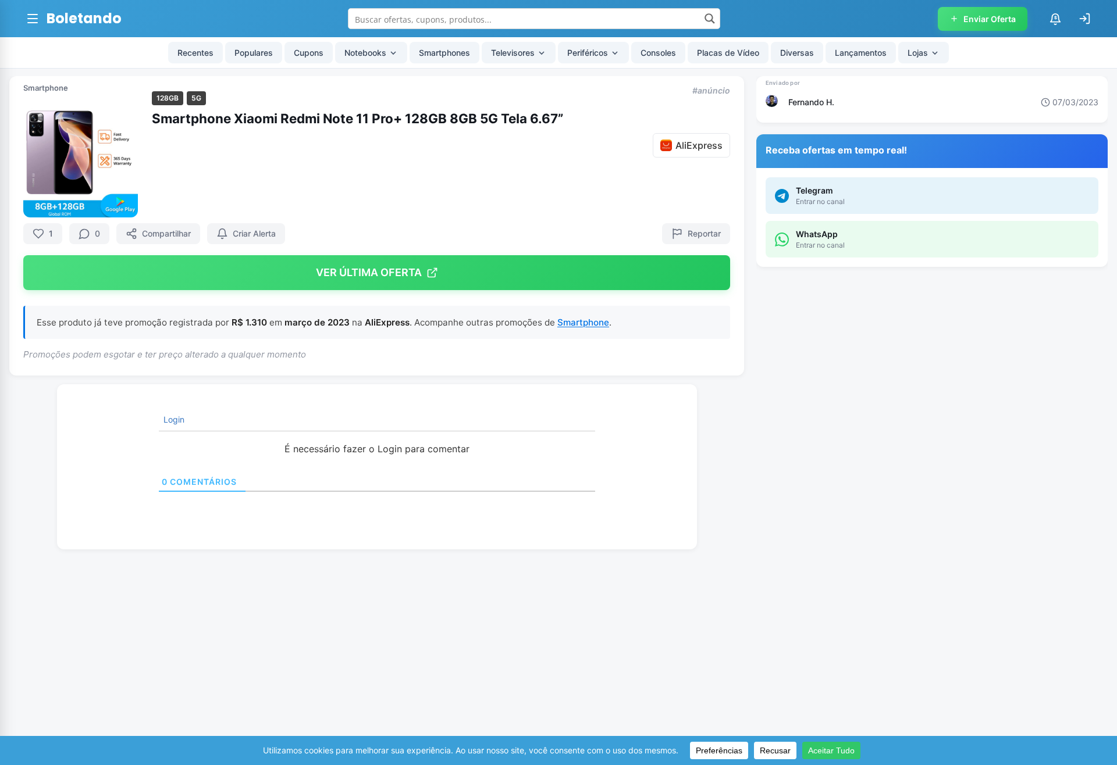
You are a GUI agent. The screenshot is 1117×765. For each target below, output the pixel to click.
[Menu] (32, 18)
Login (172, 419)
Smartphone (45, 87)
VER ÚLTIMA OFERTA (369, 272)
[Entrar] (1084, 18)
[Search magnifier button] (710, 18)
